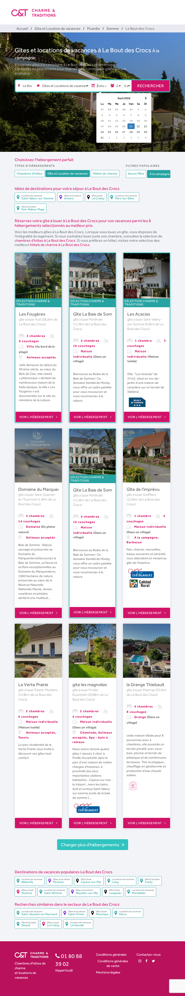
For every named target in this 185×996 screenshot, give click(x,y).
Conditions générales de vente (112, 963)
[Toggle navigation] (171, 9)
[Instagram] (139, 961)
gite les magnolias (89, 684)
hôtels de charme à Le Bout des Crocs (60, 245)
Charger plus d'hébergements (90, 844)
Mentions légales (108, 972)
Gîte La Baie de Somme (95, 314)
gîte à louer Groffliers (141, 494)
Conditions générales (111, 954)
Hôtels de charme (105, 173)
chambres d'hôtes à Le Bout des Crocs (45, 240)
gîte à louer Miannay (141, 690)
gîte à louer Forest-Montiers (38, 690)
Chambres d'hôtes (29, 173)
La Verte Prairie (33, 684)
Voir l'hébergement (37, 417)
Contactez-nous (148, 954)
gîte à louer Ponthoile (88, 319)
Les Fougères (32, 314)
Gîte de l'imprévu (143, 489)
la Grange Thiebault (145, 684)
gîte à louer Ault (30, 319)
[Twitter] (153, 961)
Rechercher (150, 85)
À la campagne (160, 174)
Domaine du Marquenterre (44, 489)
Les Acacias (138, 314)
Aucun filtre (136, 173)
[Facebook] (146, 961)
